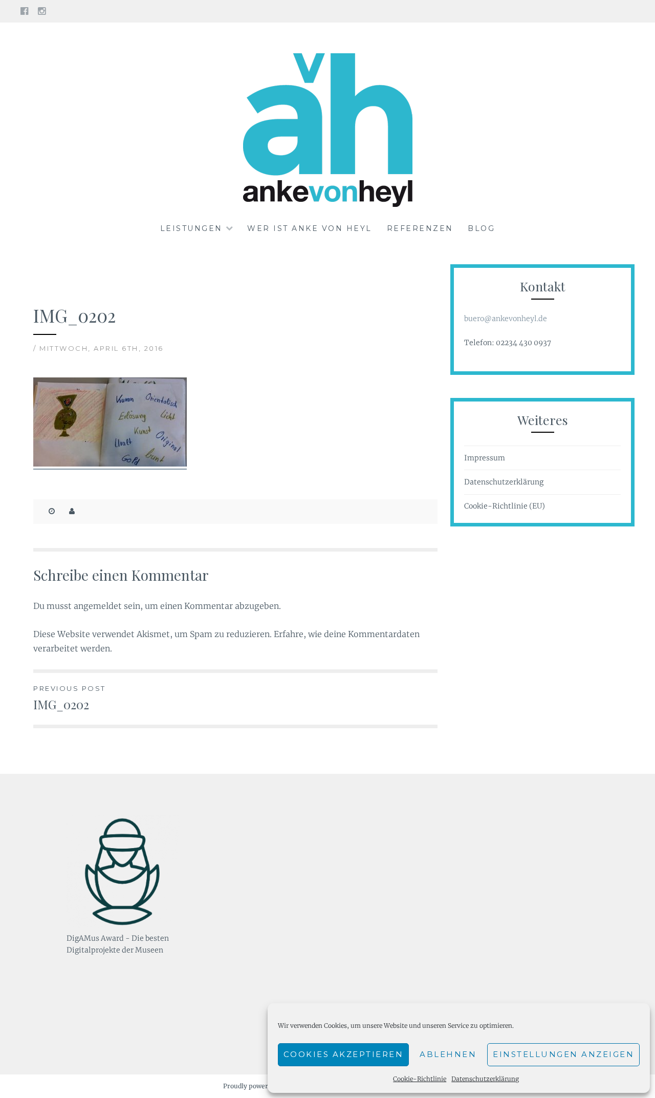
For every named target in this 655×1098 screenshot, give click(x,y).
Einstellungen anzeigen (563, 1054)
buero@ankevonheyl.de (505, 318)
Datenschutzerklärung (485, 1079)
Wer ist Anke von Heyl (309, 228)
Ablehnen (448, 1054)
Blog (481, 228)
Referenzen (420, 228)
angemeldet (98, 606)
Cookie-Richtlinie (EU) (504, 506)
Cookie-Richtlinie (419, 1079)
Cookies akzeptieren (343, 1054)
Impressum (484, 457)
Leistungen (191, 228)
